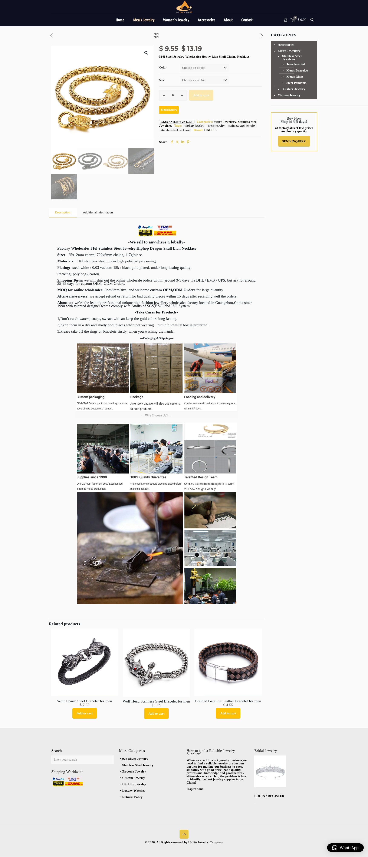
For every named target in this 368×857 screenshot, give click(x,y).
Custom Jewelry (133, 778)
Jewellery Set (295, 64)
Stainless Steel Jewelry (138, 765)
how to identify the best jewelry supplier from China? (217, 779)
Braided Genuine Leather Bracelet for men (228, 701)
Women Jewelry (289, 95)
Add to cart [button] (85, 713)
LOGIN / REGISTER (269, 796)
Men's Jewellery (225, 121)
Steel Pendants (296, 82)
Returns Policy (132, 797)
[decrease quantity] (164, 95)
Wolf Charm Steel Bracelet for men (84, 701)
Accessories (286, 44)
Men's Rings (294, 76)
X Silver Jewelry (293, 89)
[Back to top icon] (184, 834)
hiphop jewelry (194, 125)
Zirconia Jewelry (134, 771)
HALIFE (210, 130)
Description (62, 212)
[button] (146, 53)
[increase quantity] (182, 95)
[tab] (63, 212)
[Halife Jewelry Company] (184, 6)
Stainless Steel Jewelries (292, 57)
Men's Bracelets (297, 70)
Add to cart (201, 95)
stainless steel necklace (175, 130)
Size (162, 80)
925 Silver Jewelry (135, 758)
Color (163, 67)
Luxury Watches (133, 790)
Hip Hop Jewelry (134, 784)
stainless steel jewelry (242, 125)
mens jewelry (216, 125)
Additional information (98, 212)
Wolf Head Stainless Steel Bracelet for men (156, 701)
